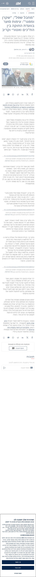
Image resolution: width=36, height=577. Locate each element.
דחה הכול (18, 568)
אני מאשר (18, 562)
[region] (18, 545)
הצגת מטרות (18, 573)
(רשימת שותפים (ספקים (27, 535)
